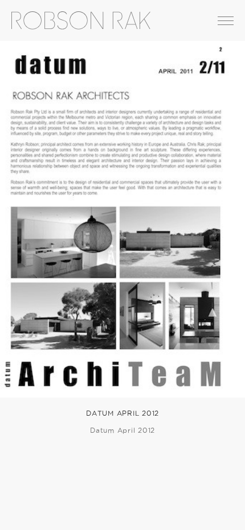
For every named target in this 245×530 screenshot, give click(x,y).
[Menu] (225, 20)
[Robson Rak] (75, 20)
